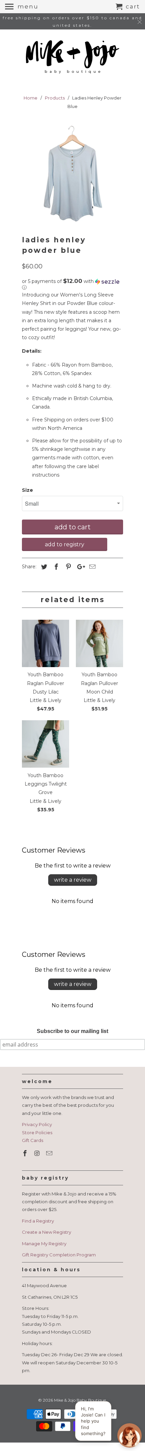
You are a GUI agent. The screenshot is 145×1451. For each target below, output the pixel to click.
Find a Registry (38, 1221)
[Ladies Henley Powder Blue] (72, 174)
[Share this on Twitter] (43, 567)
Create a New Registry (46, 1232)
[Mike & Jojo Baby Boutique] (72, 57)
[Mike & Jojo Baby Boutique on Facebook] (25, 1153)
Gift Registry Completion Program (59, 1254)
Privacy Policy (37, 1124)
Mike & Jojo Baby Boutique (80, 1400)
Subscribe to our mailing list (72, 1031)
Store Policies (37, 1132)
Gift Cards (32, 1140)
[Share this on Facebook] (55, 567)
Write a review (72, 880)
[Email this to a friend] (91, 567)
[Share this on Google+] (79, 567)
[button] (72, 284)
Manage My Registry (44, 1243)
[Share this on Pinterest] (67, 567)
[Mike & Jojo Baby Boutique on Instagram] (37, 1153)
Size (27, 490)
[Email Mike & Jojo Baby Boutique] (50, 1153)
